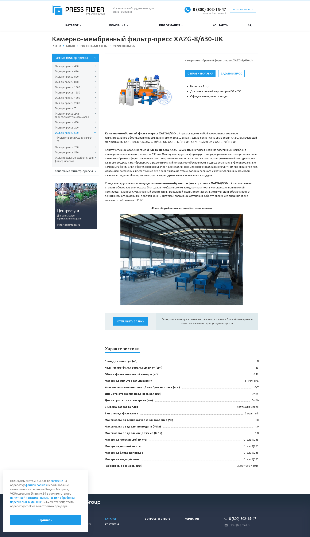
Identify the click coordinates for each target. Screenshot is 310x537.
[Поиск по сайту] (250, 25)
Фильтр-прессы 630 (67, 71)
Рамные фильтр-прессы (71, 58)
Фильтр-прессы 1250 (67, 92)
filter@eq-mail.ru (240, 525)
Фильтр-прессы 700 (67, 147)
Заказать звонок (243, 9)
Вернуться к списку (70, 480)
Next (171, 89)
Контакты (220, 25)
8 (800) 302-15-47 (209, 9)
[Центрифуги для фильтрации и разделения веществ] (76, 205)
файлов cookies (36, 485)
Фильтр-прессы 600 (67, 132)
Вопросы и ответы (158, 519)
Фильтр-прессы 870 (67, 82)
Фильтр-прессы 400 (67, 66)
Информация (170, 25)
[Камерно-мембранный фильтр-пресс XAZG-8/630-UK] (144, 90)
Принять (45, 520)
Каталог (72, 25)
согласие (57, 481)
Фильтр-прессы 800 (67, 76)
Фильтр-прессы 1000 (67, 87)
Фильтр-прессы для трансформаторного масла (72, 115)
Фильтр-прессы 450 (67, 122)
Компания (118, 25)
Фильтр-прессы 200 (67, 127)
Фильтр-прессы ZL (66, 108)
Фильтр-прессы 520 (67, 152)
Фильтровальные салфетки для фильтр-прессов (74, 159)
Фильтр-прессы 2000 (67, 103)
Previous (117, 89)
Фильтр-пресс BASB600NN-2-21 (74, 139)
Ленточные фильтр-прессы (74, 171)
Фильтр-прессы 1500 (67, 97)
